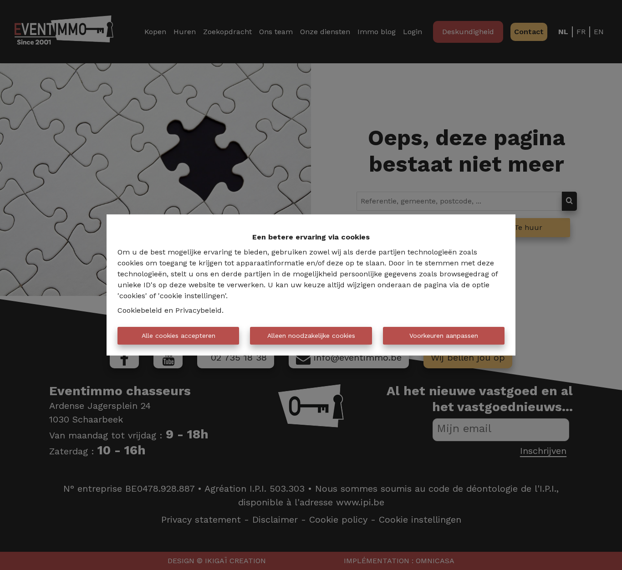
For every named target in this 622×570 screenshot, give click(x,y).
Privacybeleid (198, 310)
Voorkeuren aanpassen (443, 335)
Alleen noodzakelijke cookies (311, 335)
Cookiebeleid (139, 310)
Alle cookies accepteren (178, 335)
